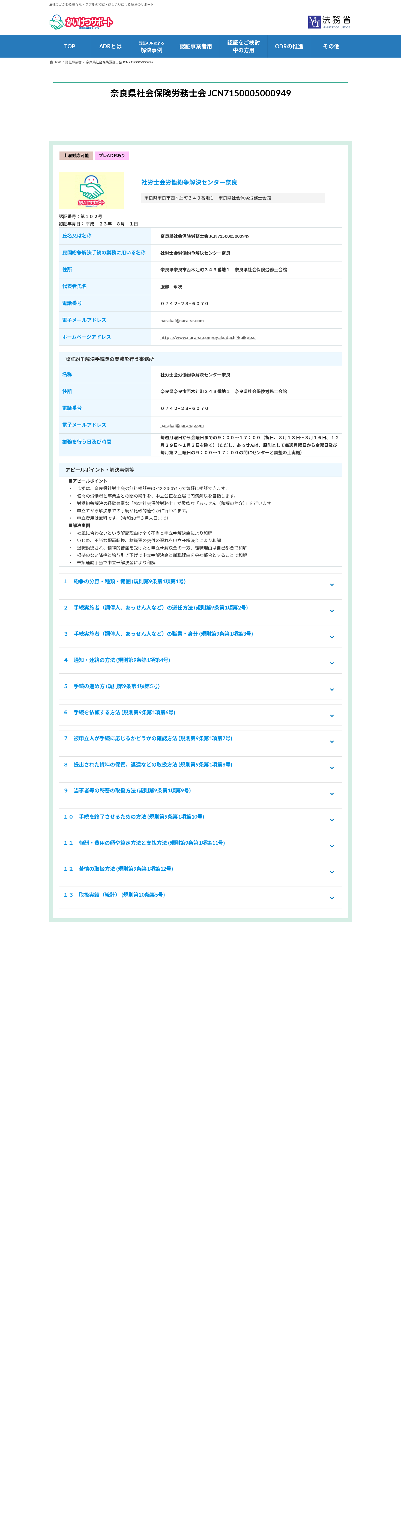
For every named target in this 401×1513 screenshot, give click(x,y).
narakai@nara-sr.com (182, 320)
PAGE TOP (386, 1462)
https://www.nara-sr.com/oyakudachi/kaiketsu (208, 337)
